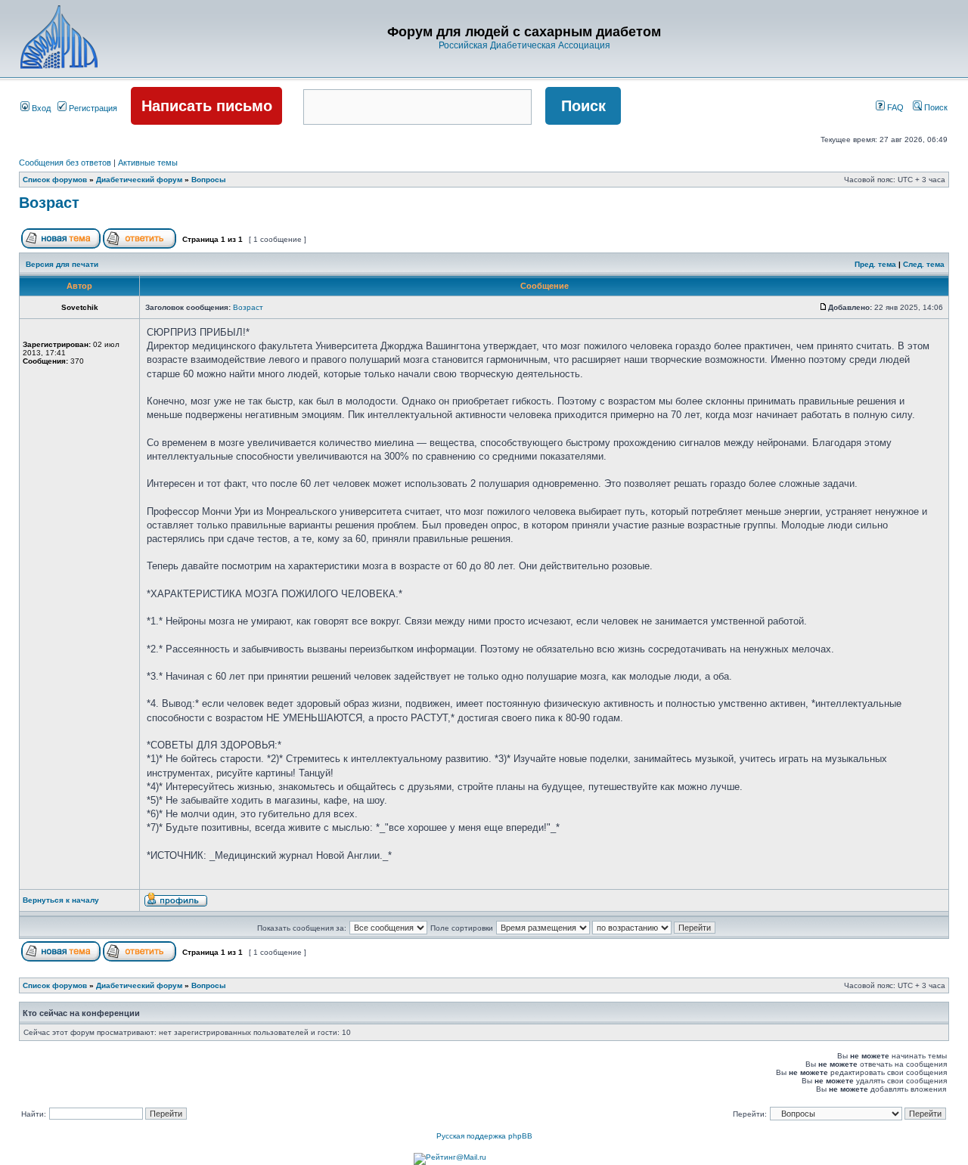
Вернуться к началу (61, 900)
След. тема (924, 264)
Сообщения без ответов (65, 162)
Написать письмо (206, 106)
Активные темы (148, 162)
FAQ (894, 107)
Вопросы (208, 179)
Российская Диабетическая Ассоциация (524, 45)
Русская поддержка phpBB (484, 1136)
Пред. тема (875, 264)
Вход (40, 108)
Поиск (935, 107)
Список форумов (55, 179)
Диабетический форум (139, 179)
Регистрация (92, 108)
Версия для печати (62, 264)
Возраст (49, 202)
